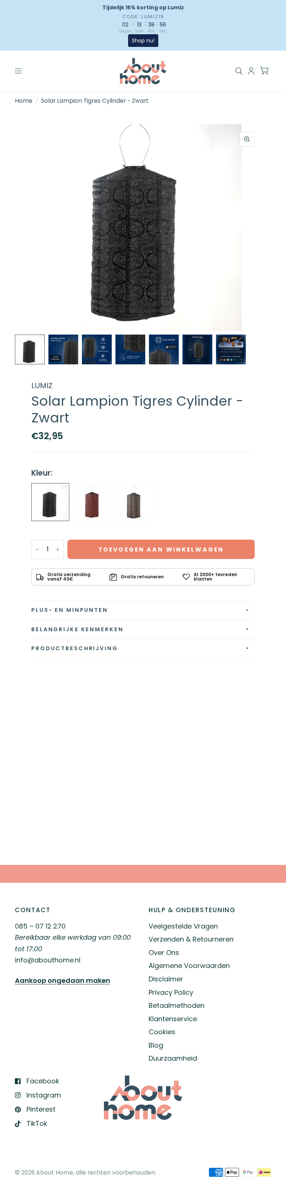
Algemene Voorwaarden (189, 965)
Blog (156, 1045)
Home (23, 101)
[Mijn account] (251, 71)
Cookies (162, 1031)
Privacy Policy (171, 992)
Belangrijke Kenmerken (77, 629)
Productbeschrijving (74, 648)
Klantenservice (173, 1018)
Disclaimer (166, 979)
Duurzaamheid (173, 1058)
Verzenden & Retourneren (191, 939)
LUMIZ (42, 385)
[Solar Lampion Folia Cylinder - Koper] (92, 502)
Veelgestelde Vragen (183, 926)
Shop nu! (143, 40)
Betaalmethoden (176, 1005)
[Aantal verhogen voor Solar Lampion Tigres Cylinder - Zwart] (57, 549)
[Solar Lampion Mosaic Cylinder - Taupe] (134, 502)
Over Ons (164, 952)
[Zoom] (246, 139)
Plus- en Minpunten (69, 610)
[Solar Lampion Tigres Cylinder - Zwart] (50, 502)
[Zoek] (239, 71)
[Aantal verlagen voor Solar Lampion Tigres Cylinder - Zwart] (37, 549)
